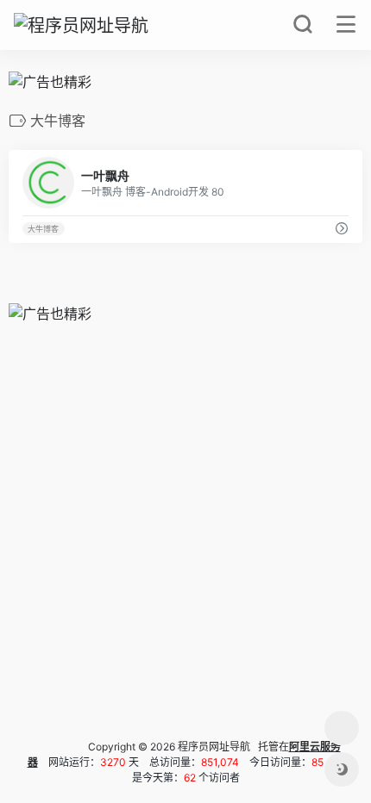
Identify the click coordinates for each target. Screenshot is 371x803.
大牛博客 (43, 228)
